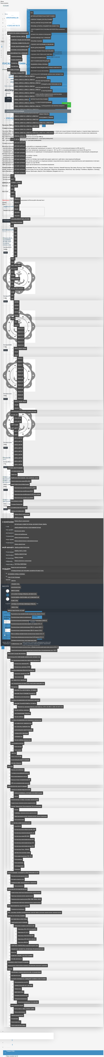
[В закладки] (4, 255)
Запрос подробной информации (15, 111)
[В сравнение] (6, 255)
